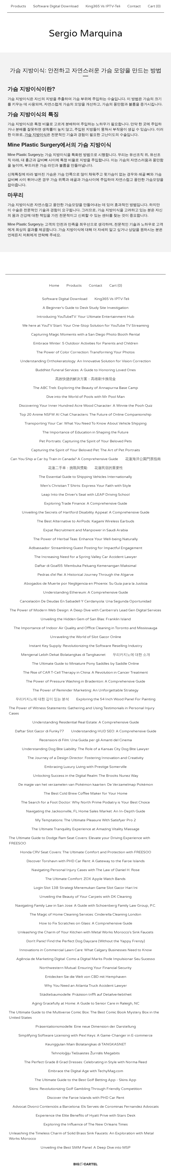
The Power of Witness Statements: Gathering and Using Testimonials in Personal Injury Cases (82, 711)
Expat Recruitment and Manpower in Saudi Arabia (85, 530)
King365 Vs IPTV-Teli (103, 6)
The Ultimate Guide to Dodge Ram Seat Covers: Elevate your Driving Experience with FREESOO (79, 841)
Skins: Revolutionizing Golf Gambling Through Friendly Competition (85, 1089)
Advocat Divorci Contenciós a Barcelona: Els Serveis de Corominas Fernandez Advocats (85, 1106)
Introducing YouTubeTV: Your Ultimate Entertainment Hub (85, 316)
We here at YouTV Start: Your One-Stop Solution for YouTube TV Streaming (85, 325)
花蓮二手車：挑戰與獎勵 (67, 468)
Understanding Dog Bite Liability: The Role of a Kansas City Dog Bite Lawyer (85, 749)
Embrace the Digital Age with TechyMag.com (85, 1071)
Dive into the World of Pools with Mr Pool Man (85, 397)
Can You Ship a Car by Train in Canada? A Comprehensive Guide (64, 459)
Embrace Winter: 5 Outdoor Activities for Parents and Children (85, 343)
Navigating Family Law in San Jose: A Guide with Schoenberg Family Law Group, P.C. (85, 905)
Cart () (154, 6)
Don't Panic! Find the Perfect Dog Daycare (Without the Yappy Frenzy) (85, 941)
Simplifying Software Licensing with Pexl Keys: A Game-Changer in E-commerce (85, 1035)
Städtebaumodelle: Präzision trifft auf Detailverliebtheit (86, 994)
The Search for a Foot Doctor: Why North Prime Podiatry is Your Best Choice (85, 802)
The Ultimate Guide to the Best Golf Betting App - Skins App (85, 1080)
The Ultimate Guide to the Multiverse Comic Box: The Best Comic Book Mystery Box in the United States (84, 1015)
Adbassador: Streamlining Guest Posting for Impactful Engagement (85, 548)
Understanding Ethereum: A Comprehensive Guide (85, 592)
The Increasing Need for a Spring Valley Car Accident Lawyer (85, 557)
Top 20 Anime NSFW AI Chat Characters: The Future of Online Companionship (85, 414)
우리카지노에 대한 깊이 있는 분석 (42, 699)
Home (54, 285)
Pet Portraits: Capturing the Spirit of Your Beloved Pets (85, 441)
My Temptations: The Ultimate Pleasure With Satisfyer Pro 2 (85, 820)
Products (18, 6)
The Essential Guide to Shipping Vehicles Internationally (85, 477)
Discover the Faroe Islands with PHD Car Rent (85, 1097)
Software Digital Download (55, 6)
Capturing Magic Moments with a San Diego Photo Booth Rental (85, 334)
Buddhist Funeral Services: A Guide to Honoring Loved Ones (85, 370)
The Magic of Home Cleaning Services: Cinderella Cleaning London (85, 914)
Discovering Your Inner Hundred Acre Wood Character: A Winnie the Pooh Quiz (85, 405)
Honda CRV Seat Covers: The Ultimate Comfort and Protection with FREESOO (85, 852)
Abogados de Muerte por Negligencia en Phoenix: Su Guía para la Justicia (85, 583)
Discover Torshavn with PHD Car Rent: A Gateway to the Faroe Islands (85, 861)
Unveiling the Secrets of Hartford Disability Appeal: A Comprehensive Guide (85, 512)
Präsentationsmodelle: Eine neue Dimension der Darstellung (85, 1026)
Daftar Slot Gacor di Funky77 (39, 731)
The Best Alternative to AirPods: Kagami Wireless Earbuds (85, 521)
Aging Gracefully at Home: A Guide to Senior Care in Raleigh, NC (85, 1003)
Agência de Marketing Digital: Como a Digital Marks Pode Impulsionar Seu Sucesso (85, 959)
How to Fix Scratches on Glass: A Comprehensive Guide (85, 923)
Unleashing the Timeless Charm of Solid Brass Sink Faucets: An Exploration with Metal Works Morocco (81, 1136)
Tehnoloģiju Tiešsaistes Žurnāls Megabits (85, 1053)
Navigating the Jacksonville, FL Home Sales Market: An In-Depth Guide (85, 811)
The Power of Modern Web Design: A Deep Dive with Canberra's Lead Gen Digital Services (85, 610)
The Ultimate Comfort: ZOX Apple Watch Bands (85, 879)
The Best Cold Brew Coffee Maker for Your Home (85, 793)
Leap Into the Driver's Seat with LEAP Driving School (85, 494)
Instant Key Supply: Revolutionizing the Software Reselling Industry (85, 646)
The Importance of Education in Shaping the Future (85, 432)
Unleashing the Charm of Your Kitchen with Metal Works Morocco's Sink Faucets (85, 932)
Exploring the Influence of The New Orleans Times (85, 1124)
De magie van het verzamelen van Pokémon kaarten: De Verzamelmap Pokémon (85, 784)
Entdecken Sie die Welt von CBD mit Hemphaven (85, 977)
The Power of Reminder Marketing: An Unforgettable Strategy (85, 690)
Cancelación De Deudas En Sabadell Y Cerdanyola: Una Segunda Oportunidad (85, 601)
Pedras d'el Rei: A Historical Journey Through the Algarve (85, 574)
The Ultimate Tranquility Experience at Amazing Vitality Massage (85, 829)
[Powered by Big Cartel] (85, 1164)
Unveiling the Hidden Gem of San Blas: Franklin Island (86, 619)
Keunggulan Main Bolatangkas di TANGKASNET (85, 1044)
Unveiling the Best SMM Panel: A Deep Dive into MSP (85, 1147)
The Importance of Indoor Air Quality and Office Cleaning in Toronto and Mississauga (85, 628)
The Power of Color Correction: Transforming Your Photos (86, 352)
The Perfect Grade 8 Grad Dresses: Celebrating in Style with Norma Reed (85, 1062)
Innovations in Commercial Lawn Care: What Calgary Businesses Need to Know (85, 950)
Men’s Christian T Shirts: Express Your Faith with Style (85, 485)
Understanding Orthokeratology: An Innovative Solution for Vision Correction (85, 361)
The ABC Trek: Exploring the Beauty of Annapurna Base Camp (85, 388)
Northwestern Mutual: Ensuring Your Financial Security (85, 968)
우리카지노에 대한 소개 (131, 654)
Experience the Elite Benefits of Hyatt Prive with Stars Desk (85, 1115)
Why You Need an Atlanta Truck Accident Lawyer (85, 985)
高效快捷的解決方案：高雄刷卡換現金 (85, 379)
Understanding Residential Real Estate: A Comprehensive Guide (85, 722)
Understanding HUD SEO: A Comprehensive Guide (113, 731)
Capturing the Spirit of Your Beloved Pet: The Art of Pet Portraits (85, 450)
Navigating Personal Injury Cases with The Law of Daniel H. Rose (85, 870)
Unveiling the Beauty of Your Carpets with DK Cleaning (85, 896)
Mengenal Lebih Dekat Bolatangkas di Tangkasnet (63, 654)
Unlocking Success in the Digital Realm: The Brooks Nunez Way (85, 775)
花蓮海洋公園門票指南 (143, 459)
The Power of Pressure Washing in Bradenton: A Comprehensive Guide (85, 681)
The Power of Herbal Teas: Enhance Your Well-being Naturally (85, 539)
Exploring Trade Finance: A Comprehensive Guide (85, 503)
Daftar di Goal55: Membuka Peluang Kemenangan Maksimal (85, 566)
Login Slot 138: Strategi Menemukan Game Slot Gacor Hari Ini (85, 888)
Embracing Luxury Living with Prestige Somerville (85, 767)
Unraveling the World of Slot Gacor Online (85, 637)
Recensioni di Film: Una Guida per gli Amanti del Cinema (85, 740)
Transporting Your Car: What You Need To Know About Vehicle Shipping (86, 423)
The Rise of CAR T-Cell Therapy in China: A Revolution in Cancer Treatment (85, 672)
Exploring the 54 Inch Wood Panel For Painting (115, 699)
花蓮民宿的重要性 (108, 468)
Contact (134, 6)
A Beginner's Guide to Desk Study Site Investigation (85, 308)
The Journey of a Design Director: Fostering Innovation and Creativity (86, 758)
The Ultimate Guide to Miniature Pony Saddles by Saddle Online (85, 663)
